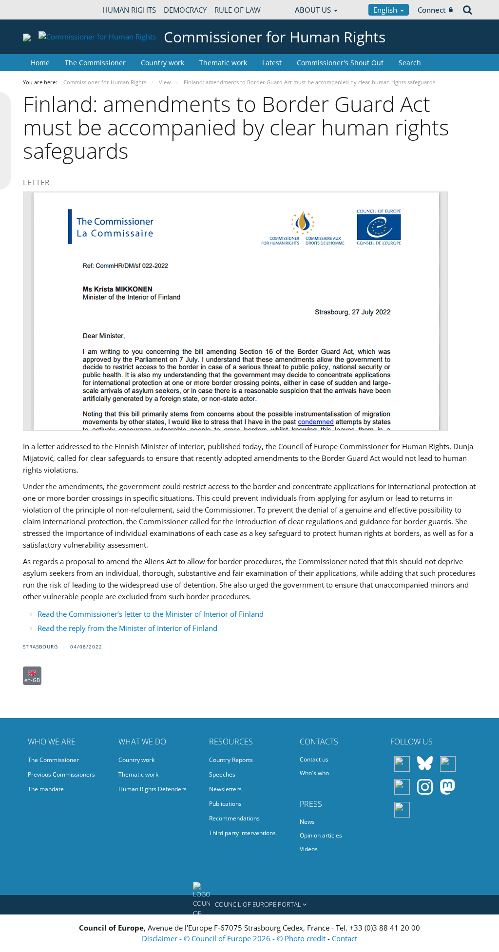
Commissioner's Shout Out (340, 62)
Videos (309, 849)
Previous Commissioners (61, 774)
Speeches (222, 774)
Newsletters (225, 789)
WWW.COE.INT (47, 9)
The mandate (46, 789)
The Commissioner (95, 62)
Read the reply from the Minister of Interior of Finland (127, 628)
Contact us (314, 759)
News (307, 822)
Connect (432, 10)
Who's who (314, 773)
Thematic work (223, 62)
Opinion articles (321, 835)
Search (410, 62)
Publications (225, 804)
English (386, 10)
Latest (272, 62)
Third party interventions (242, 833)
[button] (249, 904)
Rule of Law (237, 10)
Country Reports (231, 760)
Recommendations (234, 818)
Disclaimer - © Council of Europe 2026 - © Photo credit (234, 938)
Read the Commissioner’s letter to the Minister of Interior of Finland (151, 614)
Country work (162, 62)
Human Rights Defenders (152, 789)
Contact (344, 938)
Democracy (185, 10)
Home (40, 62)
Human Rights (129, 10)
